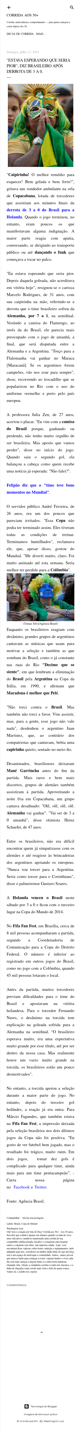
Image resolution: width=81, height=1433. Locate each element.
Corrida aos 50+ (22, 14)
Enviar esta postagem (33, 1217)
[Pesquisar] (71, 6)
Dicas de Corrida (20, 34)
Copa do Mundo (29, 1223)
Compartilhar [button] (13, 1217)
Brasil (17, 1223)
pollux (53, 1414)
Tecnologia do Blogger (44, 1406)
